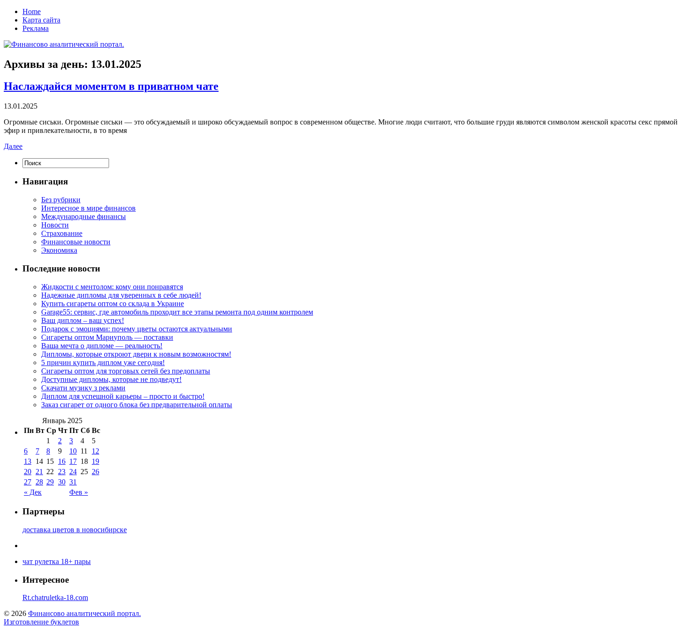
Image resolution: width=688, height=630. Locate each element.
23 (62, 472)
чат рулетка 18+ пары (56, 561)
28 (39, 482)
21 (39, 472)
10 (73, 451)
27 (27, 482)
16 (62, 461)
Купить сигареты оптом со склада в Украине (112, 304)
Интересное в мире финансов (88, 208)
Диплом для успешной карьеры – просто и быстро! (123, 396)
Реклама (35, 28)
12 (95, 451)
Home (31, 11)
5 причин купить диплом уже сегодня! (103, 362)
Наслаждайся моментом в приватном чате (111, 86)
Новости (55, 225)
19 (95, 461)
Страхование (61, 233)
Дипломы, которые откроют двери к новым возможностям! (136, 354)
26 (95, 472)
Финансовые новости (75, 242)
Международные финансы (83, 216)
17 (73, 461)
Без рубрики (61, 200)
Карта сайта (41, 20)
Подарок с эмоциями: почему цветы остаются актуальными (136, 329)
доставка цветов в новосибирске (74, 530)
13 (27, 461)
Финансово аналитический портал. (84, 613)
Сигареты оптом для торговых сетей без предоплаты (125, 371)
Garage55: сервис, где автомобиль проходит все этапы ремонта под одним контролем (177, 312)
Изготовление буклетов (41, 622)
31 (73, 482)
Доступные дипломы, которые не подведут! (111, 379)
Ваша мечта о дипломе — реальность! (101, 346)
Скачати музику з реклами (83, 388)
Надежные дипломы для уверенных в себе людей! (121, 295)
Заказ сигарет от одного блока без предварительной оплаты (136, 405)
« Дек (33, 492)
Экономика (59, 250)
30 (62, 482)
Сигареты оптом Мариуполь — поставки (107, 337)
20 (27, 472)
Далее (13, 146)
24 (73, 472)
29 (50, 482)
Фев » (78, 492)
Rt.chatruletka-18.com (55, 597)
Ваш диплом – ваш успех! (82, 320)
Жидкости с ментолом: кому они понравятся (112, 287)
